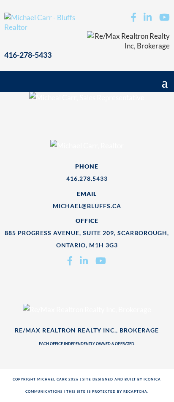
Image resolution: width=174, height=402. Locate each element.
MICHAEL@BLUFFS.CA (87, 205)
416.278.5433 (87, 178)
